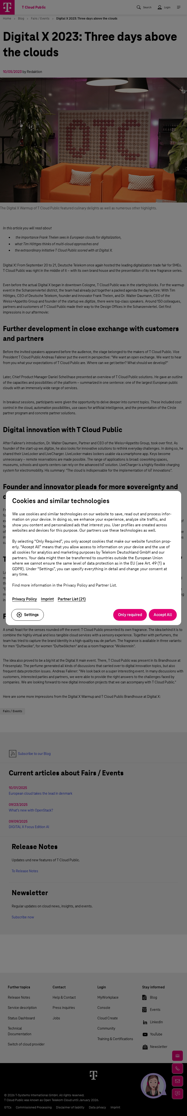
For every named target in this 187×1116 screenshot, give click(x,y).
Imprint (47, 599)
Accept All (163, 614)
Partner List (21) (72, 599)
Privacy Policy (24, 599)
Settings (31, 614)
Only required (130, 614)
